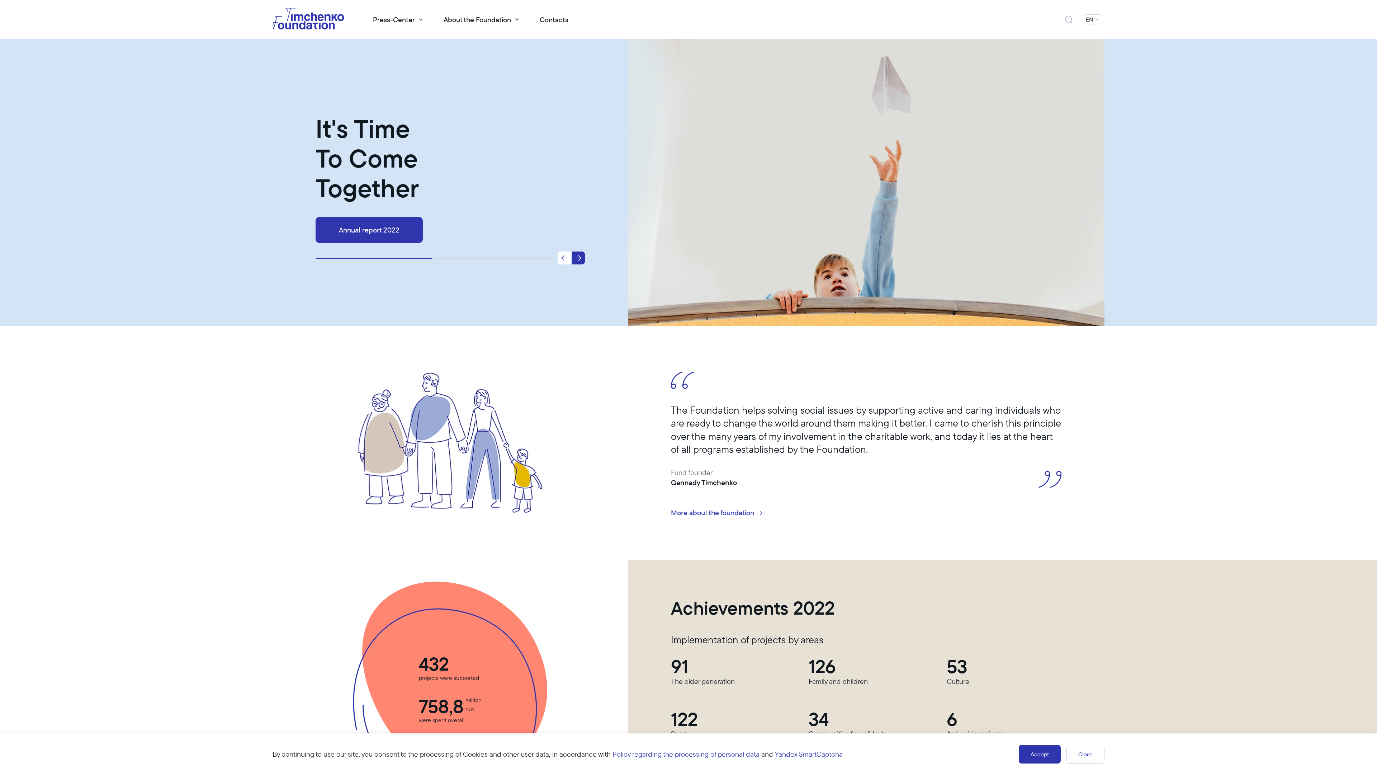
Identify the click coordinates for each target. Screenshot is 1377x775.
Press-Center (394, 19)
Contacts (554, 19)
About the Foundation (477, 19)
